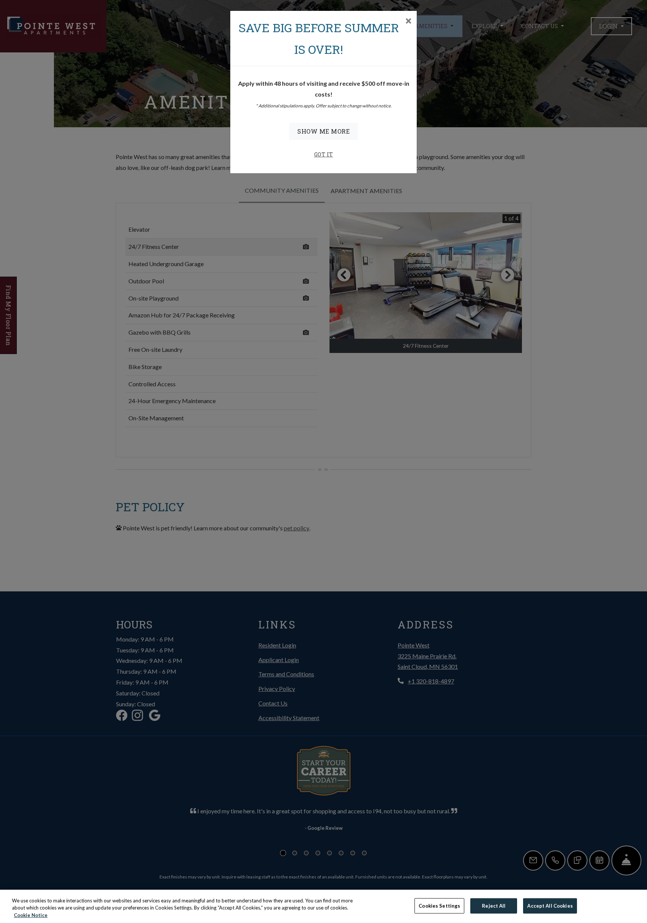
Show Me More (323, 131)
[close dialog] (408, 21)
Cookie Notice (31, 915)
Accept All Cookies (549, 905)
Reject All (493, 905)
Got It (323, 154)
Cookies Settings (439, 905)
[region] (323, 906)
